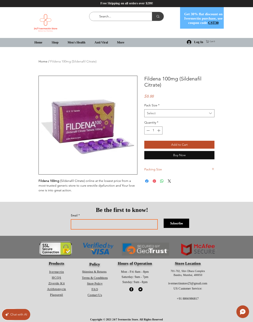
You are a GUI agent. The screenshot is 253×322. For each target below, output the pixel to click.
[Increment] (159, 130)
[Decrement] (147, 130)
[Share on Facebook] (146, 181)
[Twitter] (140, 289)
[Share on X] (169, 181)
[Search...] (158, 16)
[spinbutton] (153, 130)
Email (74, 215)
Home (43, 61)
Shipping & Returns (94, 271)
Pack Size (152, 105)
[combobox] (179, 113)
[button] (211, 41)
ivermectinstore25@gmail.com (187, 283)
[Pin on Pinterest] (154, 181)
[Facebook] (131, 289)
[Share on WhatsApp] (162, 181)
